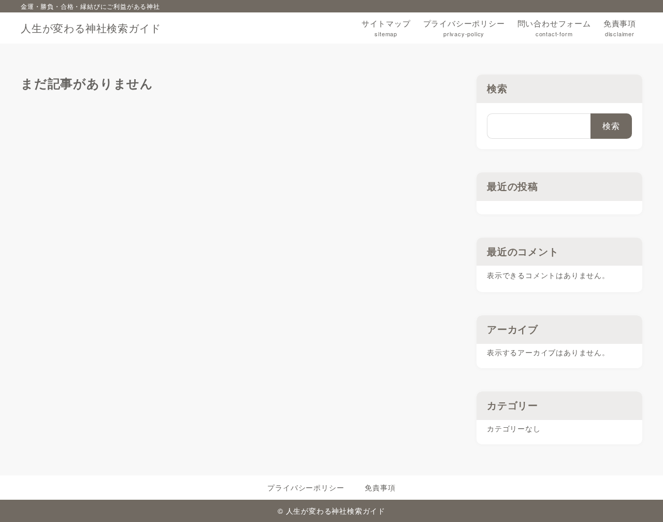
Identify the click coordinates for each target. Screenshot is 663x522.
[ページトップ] (640, 499)
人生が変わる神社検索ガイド (91, 28)
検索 (497, 88)
